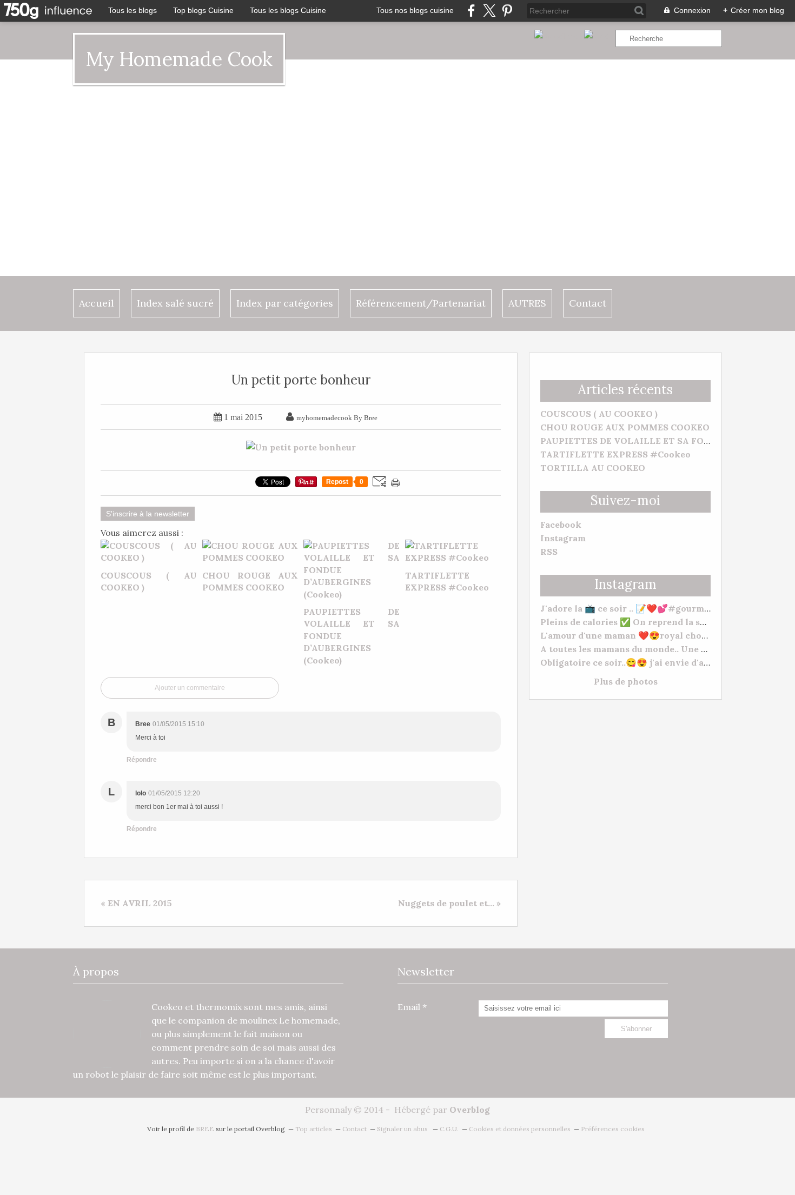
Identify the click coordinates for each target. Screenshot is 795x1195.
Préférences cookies (613, 1129)
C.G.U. (449, 1129)
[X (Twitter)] (489, 10)
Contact (587, 303)
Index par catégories (284, 303)
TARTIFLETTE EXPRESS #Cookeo (615, 454)
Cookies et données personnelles (520, 1129)
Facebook (560, 524)
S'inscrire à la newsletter (147, 513)
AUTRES (527, 303)
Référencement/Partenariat (421, 303)
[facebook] (471, 10)
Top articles (313, 1129)
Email (409, 1006)
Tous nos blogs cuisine (415, 10)
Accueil (96, 303)
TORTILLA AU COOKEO (592, 467)
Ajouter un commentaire (190, 688)
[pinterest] (507, 10)
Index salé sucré (175, 303)
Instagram (563, 538)
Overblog (469, 1109)
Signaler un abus (403, 1129)
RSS (549, 551)
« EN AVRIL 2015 (136, 903)
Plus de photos (626, 681)
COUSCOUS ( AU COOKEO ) (599, 413)
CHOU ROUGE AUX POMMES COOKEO (625, 427)
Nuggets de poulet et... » (449, 903)
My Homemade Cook (179, 59)
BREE (205, 1129)
